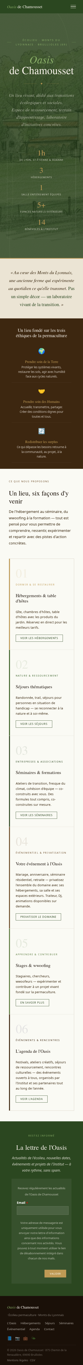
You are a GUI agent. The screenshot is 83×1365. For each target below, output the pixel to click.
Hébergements (31, 1323)
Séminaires (66, 1323)
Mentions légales (17, 1360)
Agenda (34, 1329)
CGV (32, 1360)
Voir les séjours (34, 724)
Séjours (50, 1323)
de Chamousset (24, 6)
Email (21, 1202)
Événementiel (16, 1329)
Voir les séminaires (36, 815)
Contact (49, 1329)
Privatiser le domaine (38, 917)
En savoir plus (32, 1002)
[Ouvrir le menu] (73, 6)
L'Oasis (11, 1323)
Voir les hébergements (39, 638)
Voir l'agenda (31, 1099)
